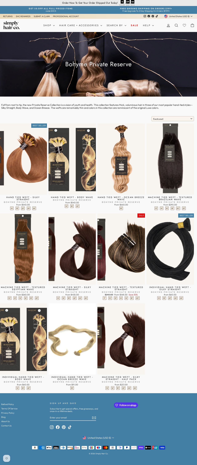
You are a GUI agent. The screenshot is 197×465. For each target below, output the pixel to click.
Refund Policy (7, 404)
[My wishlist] (184, 25)
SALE (134, 25)
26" (34, 208)
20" (178, 208)
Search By (115, 25)
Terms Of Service (9, 408)
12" (156, 208)
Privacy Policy (7, 412)
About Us (5, 421)
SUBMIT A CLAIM (42, 16)
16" (167, 208)
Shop (47, 25)
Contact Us (6, 425)
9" (104, 298)
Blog (3, 417)
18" (17, 208)
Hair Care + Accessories (79, 25)
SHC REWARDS (23, 16)
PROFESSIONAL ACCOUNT (66, 16)
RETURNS (8, 16)
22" (23, 208)
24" (28, 208)
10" (9, 298)
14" (12, 208)
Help (147, 25)
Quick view (23, 191)
